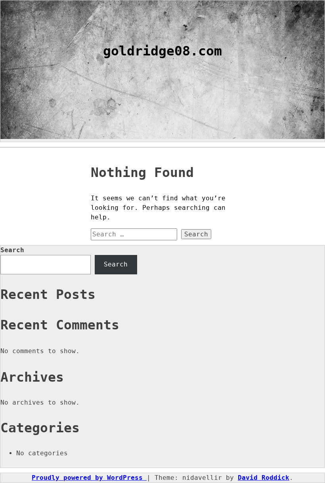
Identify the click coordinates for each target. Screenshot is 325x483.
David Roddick (263, 477)
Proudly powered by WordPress (89, 477)
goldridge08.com (162, 51)
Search (12, 250)
